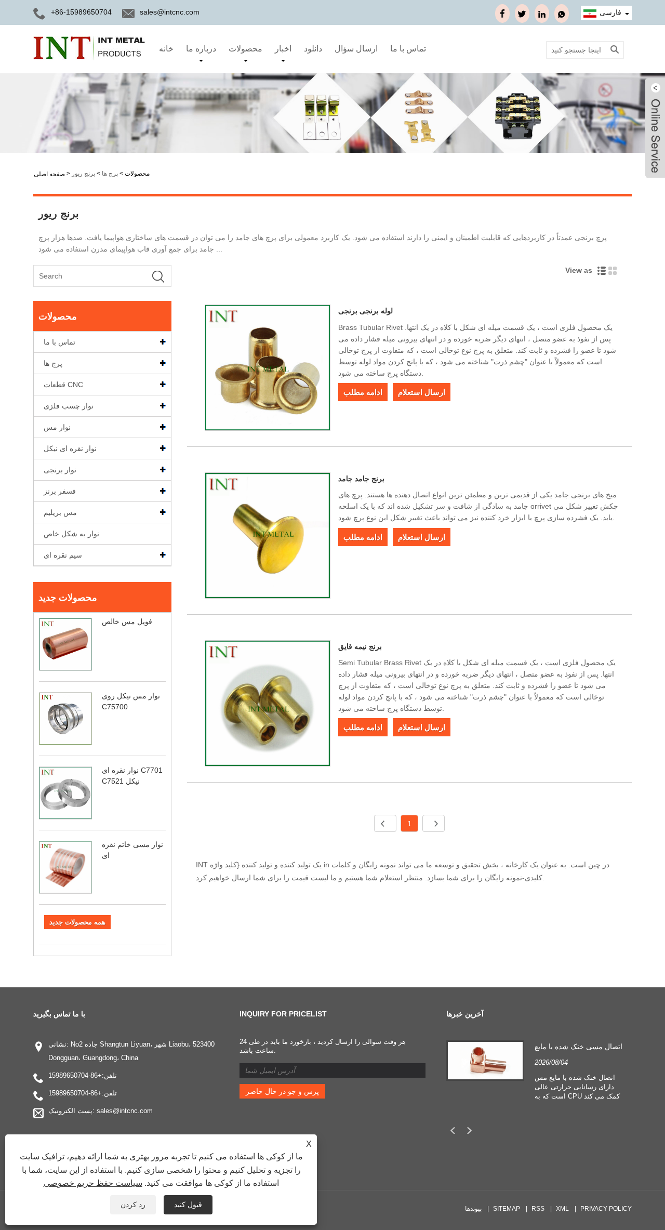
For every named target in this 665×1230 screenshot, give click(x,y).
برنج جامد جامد (361, 478)
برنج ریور (83, 173)
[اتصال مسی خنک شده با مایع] (485, 1060)
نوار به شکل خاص (71, 534)
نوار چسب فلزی (69, 406)
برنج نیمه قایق (360, 646)
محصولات (245, 48)
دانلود (313, 48)
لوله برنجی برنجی (365, 311)
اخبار (283, 48)
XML (562, 1208)
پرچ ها (110, 173)
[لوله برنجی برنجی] (268, 369)
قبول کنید (188, 1204)
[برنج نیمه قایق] (268, 705)
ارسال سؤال (356, 48)
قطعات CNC (63, 384)
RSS (537, 1208)
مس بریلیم (60, 512)
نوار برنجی (60, 470)
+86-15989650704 (75, 1075)
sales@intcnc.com (170, 12)
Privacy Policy (606, 1208)
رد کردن (133, 1204)
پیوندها (473, 1208)
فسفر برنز (60, 491)
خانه (166, 48)
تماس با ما (408, 48)
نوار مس (57, 427)
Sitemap (506, 1208)
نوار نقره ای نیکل (70, 448)
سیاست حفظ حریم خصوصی (93, 1183)
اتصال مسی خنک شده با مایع (578, 1046)
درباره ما (201, 48)
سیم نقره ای (63, 555)
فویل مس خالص (127, 621)
